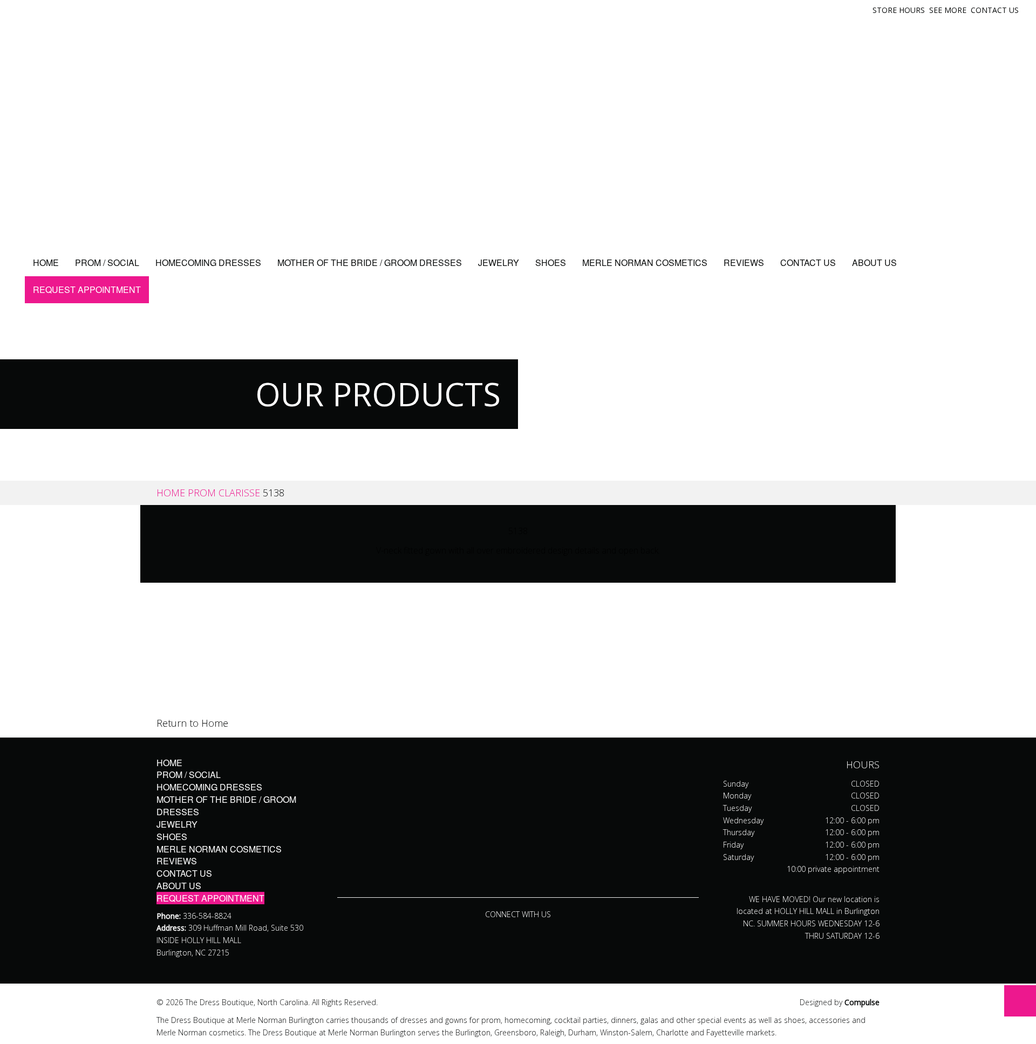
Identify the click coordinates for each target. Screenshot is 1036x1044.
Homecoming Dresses (208, 262)
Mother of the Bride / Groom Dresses (369, 262)
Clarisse (239, 492)
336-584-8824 (207, 916)
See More (947, 10)
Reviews (744, 262)
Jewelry (498, 262)
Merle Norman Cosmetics (644, 262)
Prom (202, 492)
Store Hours (899, 10)
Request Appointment (87, 289)
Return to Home (192, 723)
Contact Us (995, 10)
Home (46, 262)
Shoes (550, 262)
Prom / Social (107, 262)
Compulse (862, 1002)
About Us (874, 262)
